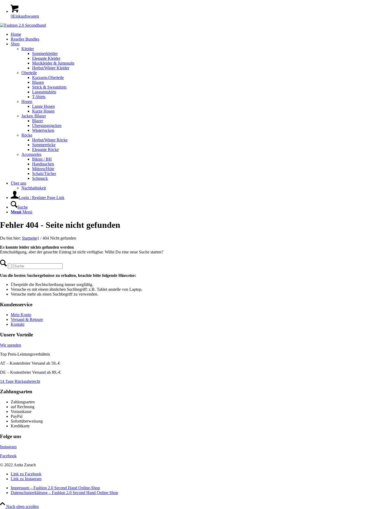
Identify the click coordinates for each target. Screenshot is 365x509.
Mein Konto (21, 314)
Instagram (8, 446)
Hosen (26, 101)
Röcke (26, 135)
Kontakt (17, 324)
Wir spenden (10, 345)
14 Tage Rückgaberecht (20, 381)
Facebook (8, 456)
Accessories (31, 154)
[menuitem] (188, 34)
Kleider (27, 48)
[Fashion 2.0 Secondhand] (23, 25)
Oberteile (29, 72)
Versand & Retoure (27, 319)
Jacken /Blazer (33, 116)
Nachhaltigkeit (33, 188)
